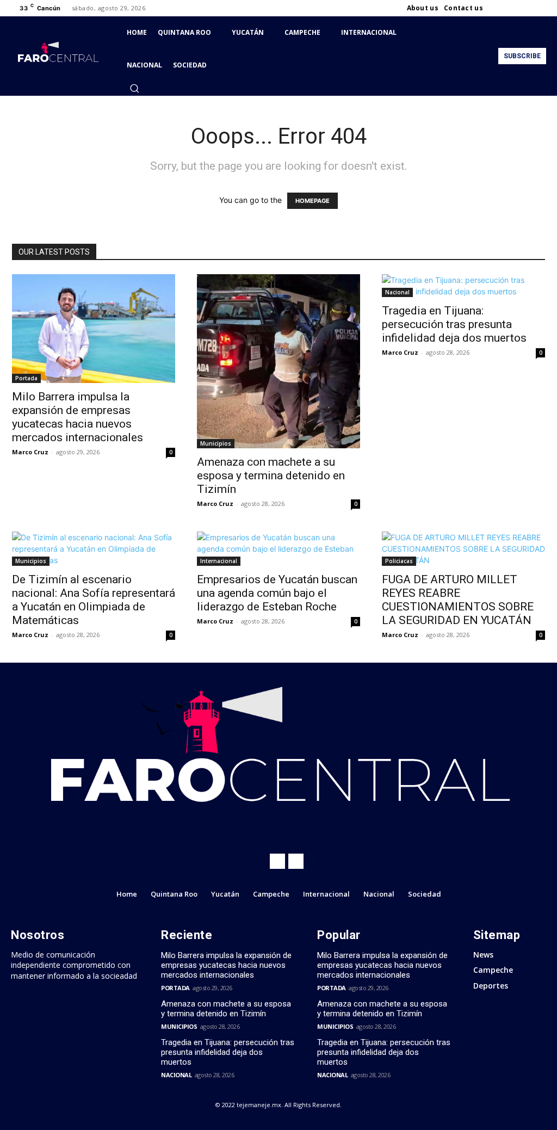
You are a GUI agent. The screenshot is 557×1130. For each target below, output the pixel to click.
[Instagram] (513, 8)
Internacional (218, 561)
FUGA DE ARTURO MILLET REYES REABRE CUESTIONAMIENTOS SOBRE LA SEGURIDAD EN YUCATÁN (458, 600)
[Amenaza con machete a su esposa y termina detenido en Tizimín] (278, 361)
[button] (134, 88)
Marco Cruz (30, 452)
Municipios (215, 443)
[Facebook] (500, 8)
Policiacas (399, 561)
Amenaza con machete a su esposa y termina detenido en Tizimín (271, 475)
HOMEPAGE (312, 201)
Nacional (397, 292)
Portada (26, 378)
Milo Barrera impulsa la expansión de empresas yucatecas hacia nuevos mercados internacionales (77, 417)
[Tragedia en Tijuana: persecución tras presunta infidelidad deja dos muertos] (463, 285)
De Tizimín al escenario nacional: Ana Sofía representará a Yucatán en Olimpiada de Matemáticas (93, 600)
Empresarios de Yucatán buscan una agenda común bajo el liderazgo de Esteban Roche (277, 593)
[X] (526, 8)
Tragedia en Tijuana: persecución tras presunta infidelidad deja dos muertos (454, 324)
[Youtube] (539, 8)
